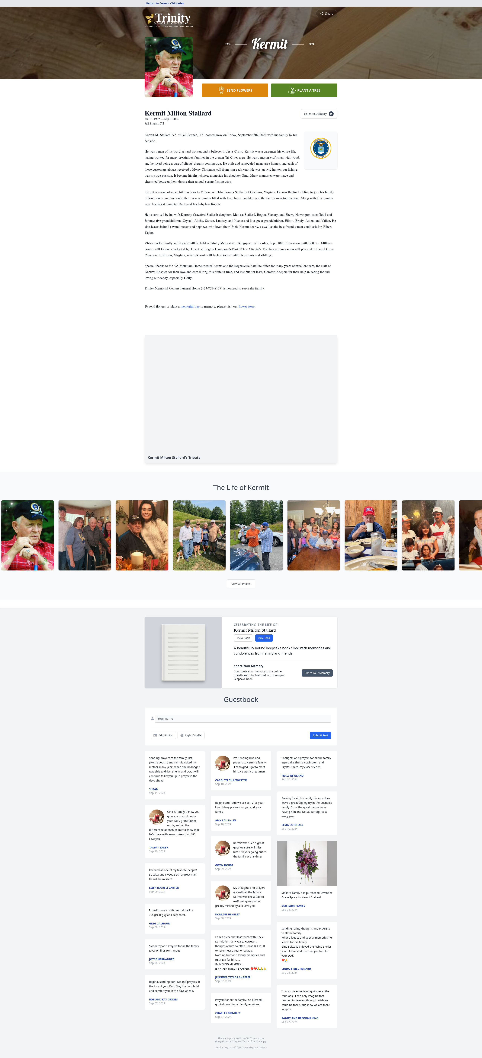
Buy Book (264, 638)
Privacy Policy (230, 1041)
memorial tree (190, 306)
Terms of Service (251, 1041)
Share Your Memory (317, 673)
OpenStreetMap (245, 1047)
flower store (247, 306)
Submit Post (320, 735)
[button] (307, 863)
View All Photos (241, 584)
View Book (243, 638)
